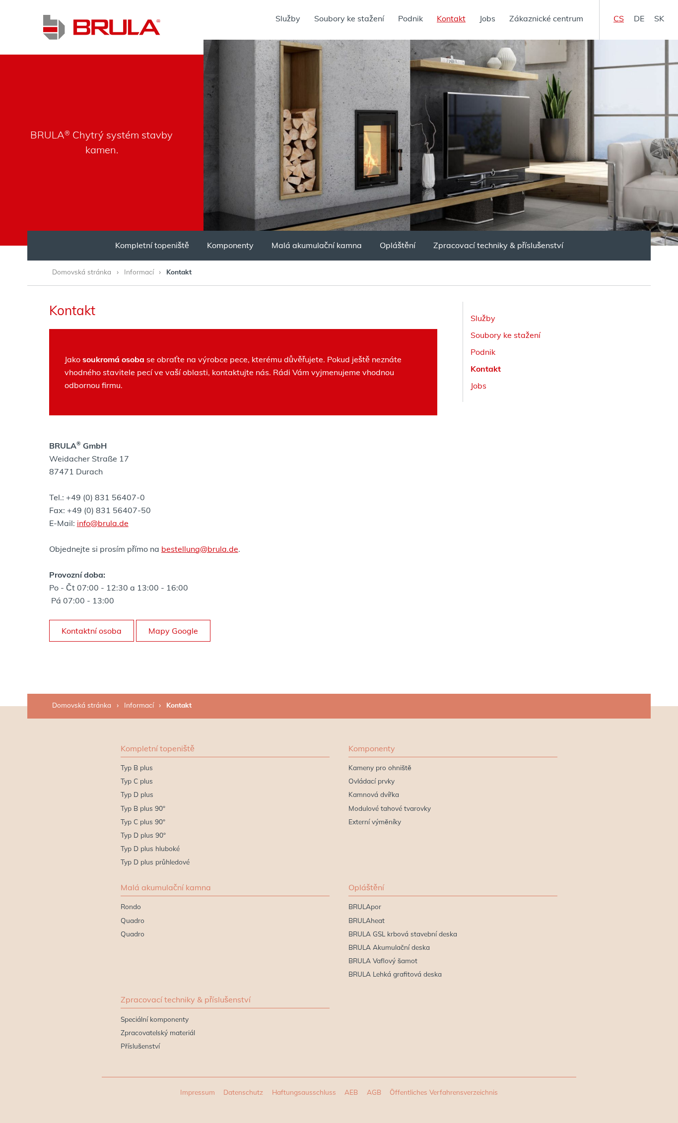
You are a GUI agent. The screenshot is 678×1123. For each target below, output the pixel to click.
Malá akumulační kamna (316, 245)
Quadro (132, 920)
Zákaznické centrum (546, 18)
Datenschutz (243, 1092)
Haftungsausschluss (304, 1092)
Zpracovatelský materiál (158, 1032)
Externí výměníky (374, 821)
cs (618, 18)
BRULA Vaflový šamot (382, 960)
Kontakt (451, 18)
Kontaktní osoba (92, 631)
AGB (374, 1092)
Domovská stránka (81, 271)
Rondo (131, 906)
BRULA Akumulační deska (389, 947)
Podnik (410, 18)
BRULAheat (366, 920)
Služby (287, 18)
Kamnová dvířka (373, 794)
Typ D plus (137, 794)
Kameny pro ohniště (379, 767)
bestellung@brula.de (199, 549)
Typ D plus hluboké (150, 848)
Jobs (487, 18)
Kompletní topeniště (152, 245)
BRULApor (364, 906)
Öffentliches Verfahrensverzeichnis (444, 1092)
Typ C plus (137, 781)
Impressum (197, 1092)
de (639, 18)
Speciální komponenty (155, 1019)
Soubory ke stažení (349, 18)
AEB (351, 1092)
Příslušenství (140, 1046)
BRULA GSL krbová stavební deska (402, 933)
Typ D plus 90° (143, 835)
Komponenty (230, 245)
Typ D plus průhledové (155, 862)
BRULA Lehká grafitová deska (395, 974)
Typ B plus (137, 767)
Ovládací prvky (371, 781)
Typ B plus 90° (143, 808)
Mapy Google (173, 631)
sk (659, 18)
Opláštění (397, 245)
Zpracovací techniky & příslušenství (498, 245)
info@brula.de (103, 523)
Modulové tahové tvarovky (389, 808)
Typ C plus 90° (143, 821)
